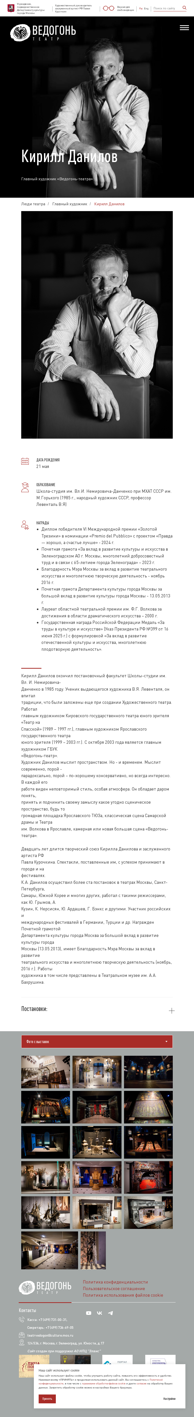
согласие (142, 1383)
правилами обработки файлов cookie (104, 1383)
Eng (146, 8)
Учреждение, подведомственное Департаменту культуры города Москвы (31, 8)
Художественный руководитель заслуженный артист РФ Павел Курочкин (73, 8)
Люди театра (33, 1014)
